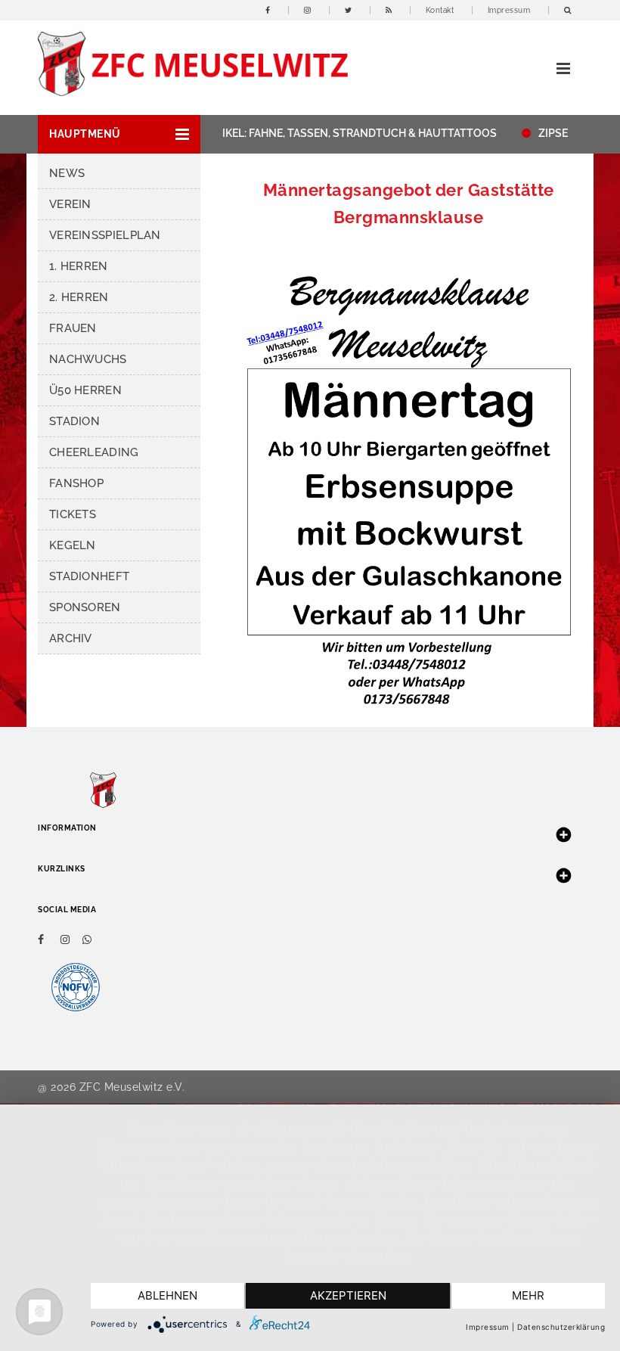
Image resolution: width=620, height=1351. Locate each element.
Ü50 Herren (85, 390)
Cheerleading (94, 452)
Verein (70, 204)
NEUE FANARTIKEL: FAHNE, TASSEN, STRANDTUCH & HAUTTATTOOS (312, 133)
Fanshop (76, 483)
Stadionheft (89, 576)
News (67, 173)
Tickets (72, 514)
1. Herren (78, 266)
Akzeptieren (348, 1295)
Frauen (73, 328)
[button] (119, 134)
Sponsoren (85, 607)
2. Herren (79, 297)
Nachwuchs (88, 359)
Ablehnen (167, 1295)
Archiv (70, 638)
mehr (528, 1295)
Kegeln (72, 545)
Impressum (509, 10)
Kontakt (440, 10)
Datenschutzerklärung (561, 1326)
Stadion (74, 421)
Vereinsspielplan (105, 235)
